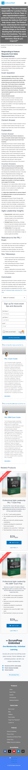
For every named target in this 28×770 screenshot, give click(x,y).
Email (3, 323)
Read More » (7, 396)
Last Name (5, 317)
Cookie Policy (10, 739)
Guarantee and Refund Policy (14, 736)
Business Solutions (14, 700)
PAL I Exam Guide (10, 359)
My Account (11, 709)
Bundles (11, 694)
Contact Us (11, 722)
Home (11, 689)
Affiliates (10, 714)
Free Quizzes (13, 697)
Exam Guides (11, 717)
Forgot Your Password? (14, 719)
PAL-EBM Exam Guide (12, 417)
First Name (5, 311)
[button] (25, 3)
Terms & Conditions (11, 731)
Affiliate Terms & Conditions (13, 742)
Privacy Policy (10, 734)
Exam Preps (12, 692)
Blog (9, 711)
